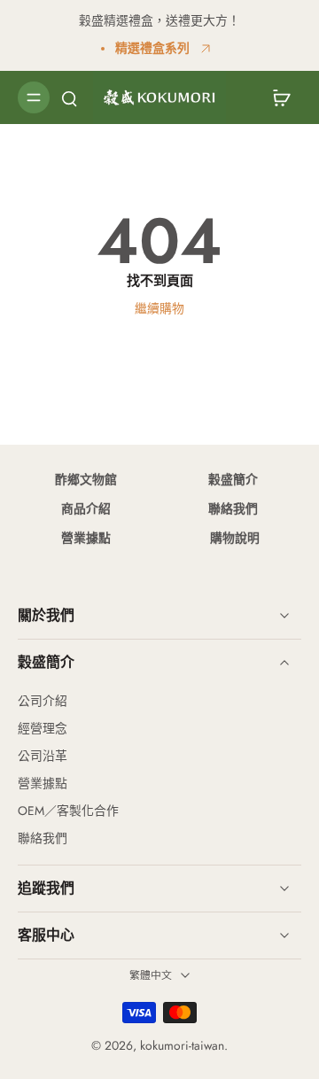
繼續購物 (159, 308)
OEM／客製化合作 (68, 811)
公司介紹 (42, 701)
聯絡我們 (233, 508)
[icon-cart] (281, 97)
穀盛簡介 (233, 479)
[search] (69, 97)
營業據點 (86, 538)
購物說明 (233, 538)
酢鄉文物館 (86, 479)
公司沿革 (42, 756)
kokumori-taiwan (182, 1045)
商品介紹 (86, 508)
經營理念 (42, 728)
